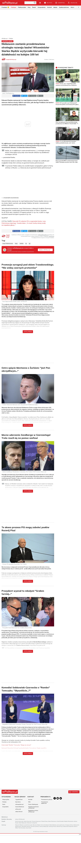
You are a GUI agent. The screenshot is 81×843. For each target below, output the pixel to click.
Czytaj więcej (28, 331)
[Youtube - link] (57, 798)
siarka (21, 243)
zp (29, 243)
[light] (40, 2)
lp (26, 243)
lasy (16, 243)
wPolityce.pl (4, 38)
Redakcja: (5, 817)
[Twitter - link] (60, 798)
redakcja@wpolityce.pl (43, 234)
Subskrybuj (51, 236)
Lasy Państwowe (8, 243)
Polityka (11, 38)
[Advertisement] (40, 21)
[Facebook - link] (54, 798)
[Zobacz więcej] (67, 75)
